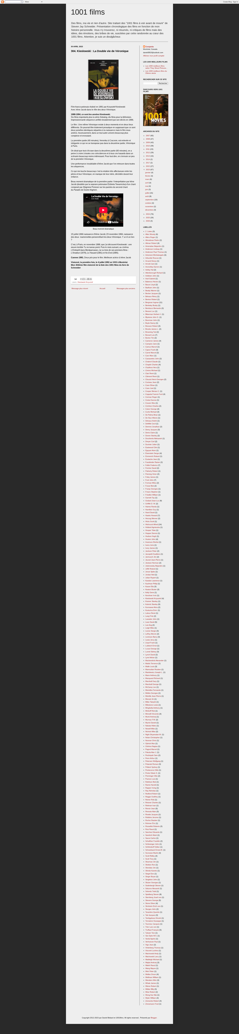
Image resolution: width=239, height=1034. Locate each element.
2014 (148, 159)
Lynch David (150, 655)
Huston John (150, 539)
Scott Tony (149, 859)
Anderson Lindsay (152, 249)
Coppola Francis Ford (154, 394)
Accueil (102, 288)
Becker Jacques (151, 293)
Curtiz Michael (151, 412)
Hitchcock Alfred (151, 524)
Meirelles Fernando (153, 690)
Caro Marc (149, 356)
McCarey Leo (150, 687)
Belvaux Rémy (151, 296)
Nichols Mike (150, 731)
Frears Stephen (151, 492)
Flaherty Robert (151, 471)
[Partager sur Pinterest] (91, 279)
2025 (148, 218)
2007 (148, 136)
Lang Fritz (149, 616)
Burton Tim (149, 338)
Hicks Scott (149, 521)
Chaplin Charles (151, 365)
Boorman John (151, 320)
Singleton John (151, 880)
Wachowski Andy (151, 954)
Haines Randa (151, 507)
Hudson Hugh (150, 536)
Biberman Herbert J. (153, 314)
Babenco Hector (151, 282)
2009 (148, 142)
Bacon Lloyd (150, 285)
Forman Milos (150, 483)
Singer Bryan (150, 877)
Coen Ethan (150, 385)
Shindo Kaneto (151, 871)
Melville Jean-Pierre (153, 696)
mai (147, 186)
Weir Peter (149, 971)
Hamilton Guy (150, 510)
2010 (148, 146)
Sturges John (150, 909)
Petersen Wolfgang (152, 761)
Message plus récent (80, 288)
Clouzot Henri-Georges (154, 379)
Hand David (150, 512)
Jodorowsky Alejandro (154, 566)
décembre (149, 210)
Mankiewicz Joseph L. (154, 672)
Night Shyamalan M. (153, 734)
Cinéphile (150, 47)
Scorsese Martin (151, 853)
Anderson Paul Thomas (154, 252)
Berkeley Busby (151, 305)
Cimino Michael (151, 370)
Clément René (151, 376)
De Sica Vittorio (151, 418)
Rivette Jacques (151, 814)
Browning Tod (150, 332)
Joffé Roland (150, 569)
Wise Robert (150, 992)
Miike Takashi (150, 702)
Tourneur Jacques (152, 924)
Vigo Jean (149, 945)
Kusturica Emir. (151, 610)
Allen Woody (150, 234)
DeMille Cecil (150, 424)
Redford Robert (151, 794)
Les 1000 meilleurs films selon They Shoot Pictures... (156, 67)
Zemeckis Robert (152, 1001)
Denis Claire (150, 433)
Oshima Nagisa (151, 746)
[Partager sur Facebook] (88, 279)
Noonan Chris (150, 740)
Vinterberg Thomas (153, 948)
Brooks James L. (152, 329)
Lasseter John (151, 619)
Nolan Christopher (152, 737)
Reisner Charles (151, 803)
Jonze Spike (150, 572)
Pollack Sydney (151, 767)
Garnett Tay (150, 498)
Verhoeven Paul (151, 942)
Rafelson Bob (150, 782)
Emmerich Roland (152, 456)
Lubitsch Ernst (151, 646)
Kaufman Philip (151, 584)
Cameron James (151, 341)
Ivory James (150, 548)
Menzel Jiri (149, 699)
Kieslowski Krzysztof (85, 282)
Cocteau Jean (150, 382)
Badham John (150, 288)
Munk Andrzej (150, 717)
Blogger (154, 1018)
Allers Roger (150, 237)
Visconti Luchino (151, 951)
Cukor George (151, 409)
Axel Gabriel (150, 279)
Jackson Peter (151, 551)
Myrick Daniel (150, 723)
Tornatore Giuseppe (153, 921)
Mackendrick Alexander (154, 660)
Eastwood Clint (151, 447)
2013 (148, 156)
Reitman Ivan (150, 806)
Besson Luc (150, 311)
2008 (148, 139)
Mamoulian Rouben (153, 669)
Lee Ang (148, 625)
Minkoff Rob (150, 711)
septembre (149, 200)
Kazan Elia (149, 586)
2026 (148, 221)
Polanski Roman (151, 764)
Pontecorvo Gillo (151, 770)
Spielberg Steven (152, 894)
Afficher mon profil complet (153, 56)
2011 (148, 149)
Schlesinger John (152, 844)
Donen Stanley (151, 436)
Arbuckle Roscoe (152, 258)
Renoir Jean (150, 808)
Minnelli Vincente (152, 714)
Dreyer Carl (149, 441)
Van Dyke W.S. (151, 936)
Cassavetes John (152, 359)
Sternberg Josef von (153, 897)
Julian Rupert (150, 578)
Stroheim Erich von (152, 906)
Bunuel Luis (150, 335)
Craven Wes (150, 403)
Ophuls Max (150, 743)
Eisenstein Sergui (152, 453)
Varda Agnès (150, 939)
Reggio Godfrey (151, 797)
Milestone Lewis (151, 705)
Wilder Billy (149, 989)
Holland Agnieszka (152, 527)
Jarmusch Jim (150, 557)
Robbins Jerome (151, 817)
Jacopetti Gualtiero (152, 554)
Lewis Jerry (149, 640)
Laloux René (150, 613)
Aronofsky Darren (152, 267)
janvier (148, 173)
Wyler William (150, 998)
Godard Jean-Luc (152, 501)
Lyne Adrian (150, 657)
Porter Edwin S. (151, 773)
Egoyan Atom (150, 450)
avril (147, 183)
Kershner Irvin (150, 595)
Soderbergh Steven (153, 885)
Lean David (149, 622)
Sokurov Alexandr (152, 888)
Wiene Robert (150, 986)
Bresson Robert (151, 326)
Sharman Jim (150, 862)
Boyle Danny (150, 323)
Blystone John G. (152, 317)
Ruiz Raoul (149, 829)
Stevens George (151, 900)
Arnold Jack (150, 264)
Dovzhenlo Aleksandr (153, 438)
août (147, 196)
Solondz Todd (150, 891)
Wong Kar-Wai (151, 995)
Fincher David (150, 468)
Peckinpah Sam (151, 755)
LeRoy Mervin (150, 634)
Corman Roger (151, 397)
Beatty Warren (151, 291)
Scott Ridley (150, 856)
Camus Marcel (151, 347)
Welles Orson (150, 974)
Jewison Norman (152, 563)
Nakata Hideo (150, 726)
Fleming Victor (151, 474)
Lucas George (151, 649)
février (148, 176)
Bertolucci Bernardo (153, 308)
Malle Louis (149, 666)
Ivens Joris (149, 545)
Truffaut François (152, 930)
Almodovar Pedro (152, 240)
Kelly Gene (149, 592)
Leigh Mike (149, 628)
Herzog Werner (151, 518)
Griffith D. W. (150, 504)
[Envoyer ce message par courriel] (81, 279)
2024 (148, 214)
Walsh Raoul (150, 965)
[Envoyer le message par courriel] (75, 279)
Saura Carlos (150, 838)
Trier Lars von (150, 927)
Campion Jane (151, 344)
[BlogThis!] (83, 279)
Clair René (149, 373)
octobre (148, 203)
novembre (149, 206)
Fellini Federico (151, 465)
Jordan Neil (149, 575)
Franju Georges (151, 489)
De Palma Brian (151, 415)
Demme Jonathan (152, 427)
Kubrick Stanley (151, 604)
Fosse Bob (149, 486)
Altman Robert (151, 243)
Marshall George (152, 684)
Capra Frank (150, 350)
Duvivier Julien (151, 444)
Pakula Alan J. (150, 752)
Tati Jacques (150, 915)
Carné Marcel (150, 353)
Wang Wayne (150, 968)
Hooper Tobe (150, 530)
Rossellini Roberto (152, 826)
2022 (148, 166)
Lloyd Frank (150, 643)
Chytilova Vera (151, 367)
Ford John (149, 480)
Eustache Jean (151, 459)
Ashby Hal (149, 270)
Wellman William (151, 977)
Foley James (150, 477)
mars (147, 179)
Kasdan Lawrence (152, 581)
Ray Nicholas (150, 791)
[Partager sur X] (86, 279)
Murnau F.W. (150, 720)
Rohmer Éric (150, 823)
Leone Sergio (150, 631)
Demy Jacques (151, 430)
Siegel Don (149, 874)
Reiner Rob (149, 800)
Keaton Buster (151, 589)
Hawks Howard (151, 515)
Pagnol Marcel (151, 749)
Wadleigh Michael (152, 959)
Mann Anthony (151, 675)
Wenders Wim (150, 980)
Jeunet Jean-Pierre (152, 560)
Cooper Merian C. (152, 391)
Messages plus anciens (126, 288)
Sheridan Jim (150, 868)
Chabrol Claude (151, 362)
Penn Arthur (150, 758)
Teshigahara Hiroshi (153, 918)
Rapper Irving (150, 788)
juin (147, 189)
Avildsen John (150, 276)
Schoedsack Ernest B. (154, 850)
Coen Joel (149, 388)
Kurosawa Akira (151, 607)
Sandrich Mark (151, 835)
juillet (147, 193)
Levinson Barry (151, 637)
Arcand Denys (150, 261)
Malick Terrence (151, 663)
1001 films (88, 12)
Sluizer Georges (151, 882)
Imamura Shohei (151, 542)
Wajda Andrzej (151, 962)
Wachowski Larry (152, 957)
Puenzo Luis (150, 779)
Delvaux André (151, 421)
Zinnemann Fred (152, 1004)
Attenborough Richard (154, 273)
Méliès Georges (151, 693)
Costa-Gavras (150, 400)
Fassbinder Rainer (152, 462)
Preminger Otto (151, 776)
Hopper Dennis (151, 533)
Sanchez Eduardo (152, 832)
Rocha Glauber (151, 820)
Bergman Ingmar (152, 302)
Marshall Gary (150, 681)
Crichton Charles (152, 406)
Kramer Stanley (151, 601)
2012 (148, 152)
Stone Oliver (150, 903)
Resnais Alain (150, 811)
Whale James (150, 983)
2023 (148, 170)
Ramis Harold (150, 785)
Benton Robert (151, 299)
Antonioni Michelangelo (154, 255)
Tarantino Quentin (152, 912)
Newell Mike (150, 729)
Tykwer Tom (150, 933)
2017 (148, 163)
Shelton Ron (150, 865)
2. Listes (148, 231)
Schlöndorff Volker (152, 847)
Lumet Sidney (150, 652)
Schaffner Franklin (152, 841)
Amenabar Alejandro (153, 246)
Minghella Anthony (152, 708)
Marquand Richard (152, 678)
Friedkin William (151, 495)
